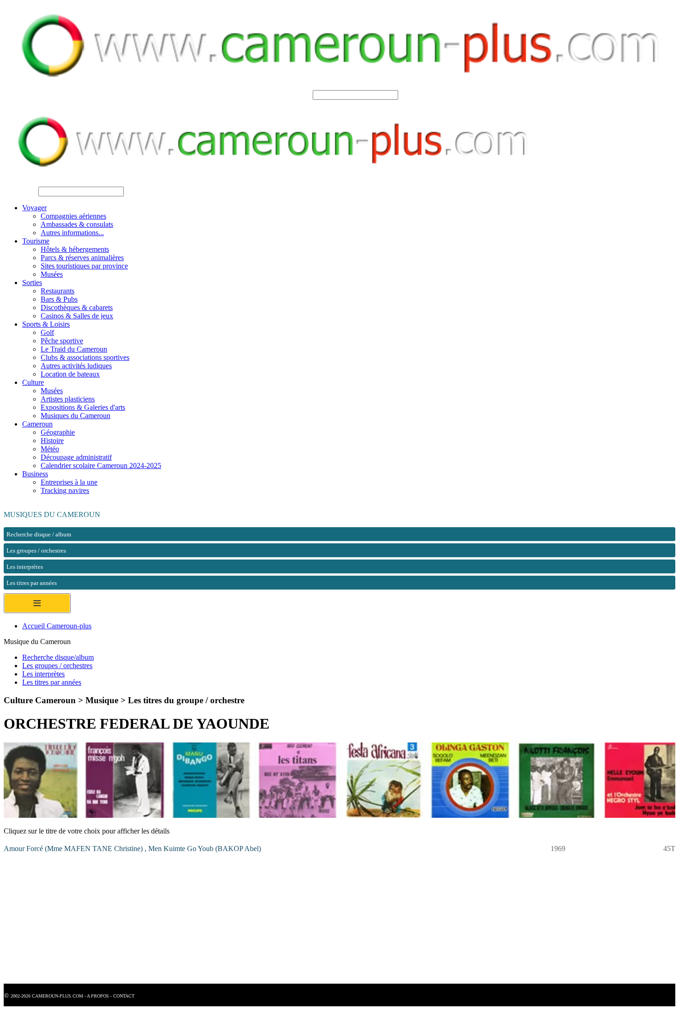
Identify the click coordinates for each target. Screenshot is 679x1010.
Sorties (32, 282)
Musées (52, 274)
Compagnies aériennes (73, 216)
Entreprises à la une (69, 482)
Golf (47, 332)
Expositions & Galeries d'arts (83, 407)
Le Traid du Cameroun (74, 349)
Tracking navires (65, 490)
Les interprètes (43, 674)
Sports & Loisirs (46, 324)
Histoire (52, 440)
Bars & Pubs (59, 299)
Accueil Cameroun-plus (56, 626)
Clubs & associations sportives (85, 357)
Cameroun (37, 424)
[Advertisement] (281, 919)
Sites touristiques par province (84, 266)
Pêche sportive (62, 341)
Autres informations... (72, 233)
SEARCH (296, 94)
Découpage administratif (76, 457)
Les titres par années (51, 682)
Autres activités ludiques (76, 366)
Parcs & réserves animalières (82, 258)
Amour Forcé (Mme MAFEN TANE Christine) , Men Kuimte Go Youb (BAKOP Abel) (132, 848)
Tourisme (35, 241)
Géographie (58, 432)
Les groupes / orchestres (57, 665)
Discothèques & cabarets (77, 307)
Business (35, 474)
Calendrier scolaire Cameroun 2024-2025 (101, 465)
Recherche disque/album (58, 657)
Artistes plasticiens (68, 399)
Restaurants (57, 291)
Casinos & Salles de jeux (77, 316)
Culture (33, 382)
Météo (50, 449)
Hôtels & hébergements (75, 249)
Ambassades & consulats (77, 224)
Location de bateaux (70, 374)
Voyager (34, 208)
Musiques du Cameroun (75, 416)
